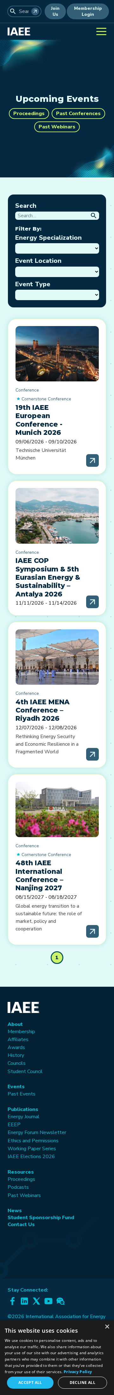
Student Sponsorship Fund (41, 1217)
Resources (21, 1172)
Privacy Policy (78, 1371)
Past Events (21, 1093)
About (15, 1024)
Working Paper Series (32, 1148)
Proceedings (29, 113)
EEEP (14, 1124)
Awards (16, 1047)
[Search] (35, 11)
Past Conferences (78, 113)
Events (16, 1086)
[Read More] (92, 460)
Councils (17, 1063)
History (16, 1055)
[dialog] (57, 1357)
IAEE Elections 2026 (31, 1156)
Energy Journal (24, 1116)
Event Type (32, 284)
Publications (23, 1109)
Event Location (38, 260)
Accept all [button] (30, 1382)
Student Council (25, 1071)
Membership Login (88, 11)
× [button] (106, 1326)
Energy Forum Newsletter (37, 1132)
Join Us (55, 11)
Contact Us (21, 1224)
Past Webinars (57, 126)
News (15, 1210)
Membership (21, 1031)
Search (25, 205)
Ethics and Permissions (33, 1140)
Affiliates (18, 1039)
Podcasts (18, 1187)
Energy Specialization (48, 237)
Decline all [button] (82, 1382)
